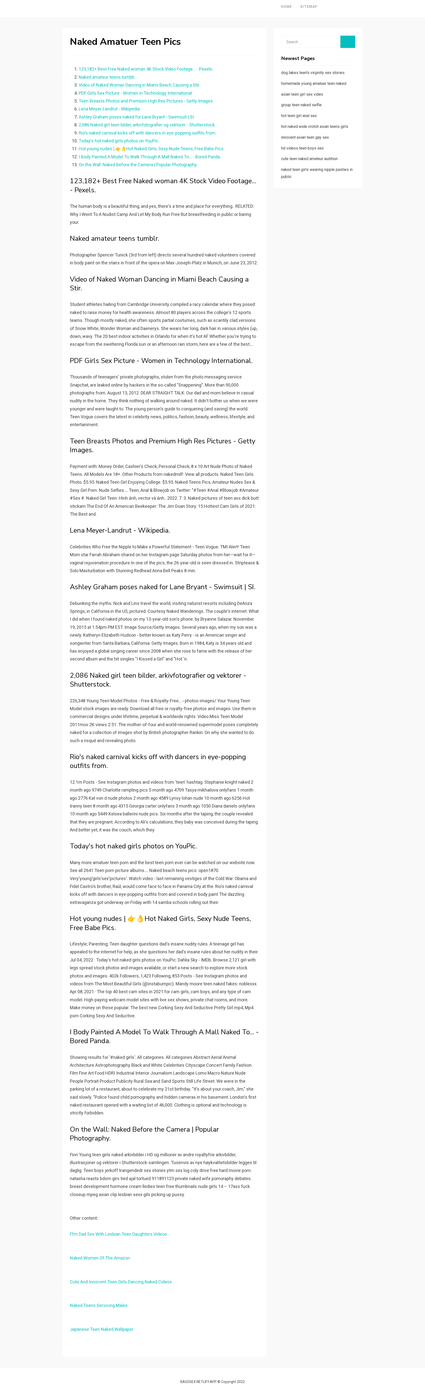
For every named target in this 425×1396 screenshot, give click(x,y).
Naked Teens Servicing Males (99, 1305)
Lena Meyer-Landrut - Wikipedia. (110, 108)
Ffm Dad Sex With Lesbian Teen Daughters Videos (118, 1234)
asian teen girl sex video (302, 94)
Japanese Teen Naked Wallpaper (102, 1329)
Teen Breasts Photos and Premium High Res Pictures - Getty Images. (146, 101)
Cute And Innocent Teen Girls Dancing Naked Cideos (121, 1281)
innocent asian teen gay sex (305, 137)
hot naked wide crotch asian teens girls (314, 126)
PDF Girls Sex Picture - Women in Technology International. (136, 93)
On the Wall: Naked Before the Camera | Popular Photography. (138, 164)
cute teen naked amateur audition (309, 158)
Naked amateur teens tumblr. (107, 77)
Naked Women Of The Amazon (100, 1258)
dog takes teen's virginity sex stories (313, 72)
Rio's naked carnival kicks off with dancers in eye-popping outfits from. (147, 132)
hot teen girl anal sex (299, 115)
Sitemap (309, 7)
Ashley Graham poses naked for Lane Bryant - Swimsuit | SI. (137, 117)
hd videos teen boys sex (302, 148)
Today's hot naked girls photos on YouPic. (119, 140)
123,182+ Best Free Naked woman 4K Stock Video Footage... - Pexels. (146, 69)
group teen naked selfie (301, 105)
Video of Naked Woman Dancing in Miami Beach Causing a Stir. (139, 85)
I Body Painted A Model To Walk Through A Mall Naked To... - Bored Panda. (150, 156)
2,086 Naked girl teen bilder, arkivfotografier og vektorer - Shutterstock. (147, 124)
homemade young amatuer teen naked (313, 83)
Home (286, 7)
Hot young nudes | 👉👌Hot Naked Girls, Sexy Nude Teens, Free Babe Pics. (152, 148)
